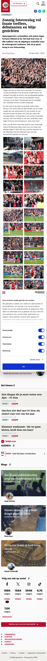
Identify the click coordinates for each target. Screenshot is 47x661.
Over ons (8, 636)
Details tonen (35, 360)
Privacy (13, 653)
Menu (43, 5)
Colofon (4, 653)
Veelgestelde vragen (13, 639)
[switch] (41, 337)
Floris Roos (10, 53)
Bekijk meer (10, 441)
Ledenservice (10, 634)
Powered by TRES (30, 657)
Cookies (22, 653)
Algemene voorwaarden (36, 653)
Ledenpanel (9, 644)
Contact (8, 641)
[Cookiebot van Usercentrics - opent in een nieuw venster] (34, 292)
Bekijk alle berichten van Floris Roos (17, 373)
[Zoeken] (38, 3)
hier (24, 129)
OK (23, 366)
